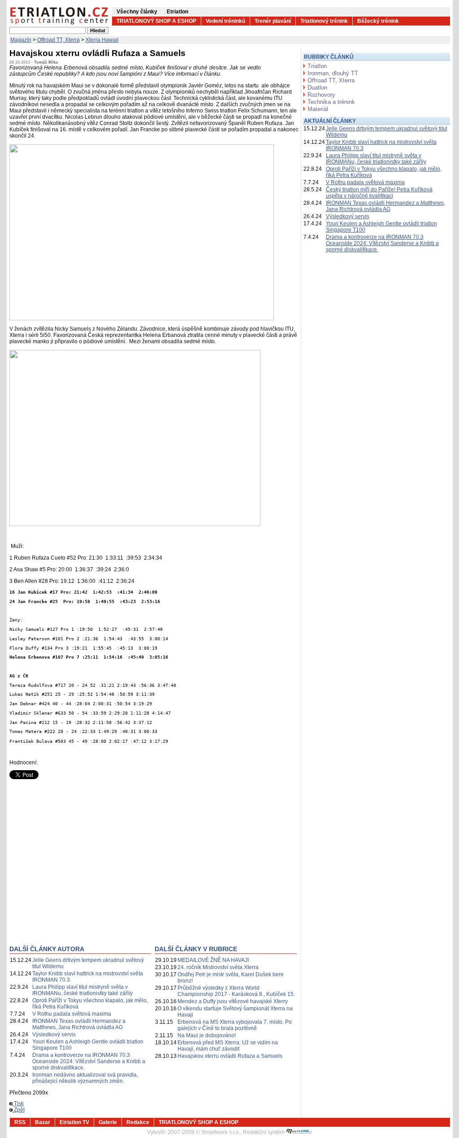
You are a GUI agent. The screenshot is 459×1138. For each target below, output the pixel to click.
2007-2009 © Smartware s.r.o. (204, 1132)
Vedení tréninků (225, 21)
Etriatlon (177, 12)
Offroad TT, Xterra (58, 40)
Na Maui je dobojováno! (207, 1035)
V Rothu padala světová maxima (71, 1014)
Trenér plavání (273, 21)
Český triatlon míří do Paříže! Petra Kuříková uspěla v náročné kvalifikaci (379, 192)
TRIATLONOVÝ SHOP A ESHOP (156, 21)
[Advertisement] (84, 869)
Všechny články (137, 12)
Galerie (108, 1122)
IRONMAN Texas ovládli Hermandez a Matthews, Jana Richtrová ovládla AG (79, 1024)
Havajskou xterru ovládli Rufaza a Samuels (230, 1056)
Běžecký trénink (378, 21)
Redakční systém (264, 1132)
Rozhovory (321, 94)
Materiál (317, 109)
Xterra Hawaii (102, 40)
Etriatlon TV (74, 1122)
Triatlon (317, 66)
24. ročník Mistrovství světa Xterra (218, 967)
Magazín (20, 40)
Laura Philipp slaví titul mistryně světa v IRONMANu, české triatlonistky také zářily (82, 990)
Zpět (19, 1110)
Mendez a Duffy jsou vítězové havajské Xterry (233, 1001)
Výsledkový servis (54, 1034)
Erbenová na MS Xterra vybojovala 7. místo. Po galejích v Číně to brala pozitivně (235, 1025)
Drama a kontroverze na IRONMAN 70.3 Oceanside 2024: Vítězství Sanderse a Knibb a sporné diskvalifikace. (88, 1061)
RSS (20, 1122)
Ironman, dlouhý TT (332, 73)
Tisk (18, 1103)
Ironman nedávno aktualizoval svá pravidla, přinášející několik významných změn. (85, 1078)
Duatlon (317, 87)
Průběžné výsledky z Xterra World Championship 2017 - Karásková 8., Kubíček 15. (236, 991)
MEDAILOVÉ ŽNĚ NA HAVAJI (213, 960)
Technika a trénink (331, 102)
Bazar (42, 1122)
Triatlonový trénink (324, 21)
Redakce (137, 1122)
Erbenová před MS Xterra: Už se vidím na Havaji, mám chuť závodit (228, 1045)
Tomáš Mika (46, 62)
